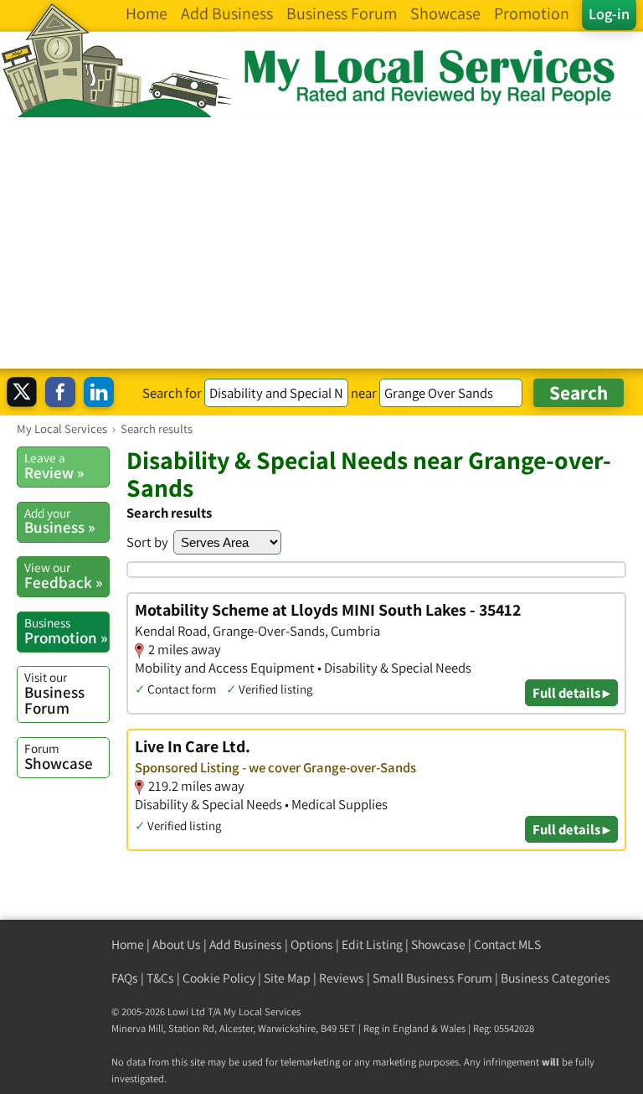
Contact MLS (507, 944)
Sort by (147, 542)
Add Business (245, 944)
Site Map (287, 978)
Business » (59, 521)
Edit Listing (372, 944)
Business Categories (555, 978)
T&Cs (160, 978)
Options (312, 944)
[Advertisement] (321, 243)
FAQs (124, 978)
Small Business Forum (432, 978)
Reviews (341, 978)
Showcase (58, 756)
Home (127, 944)
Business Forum (54, 693)
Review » (54, 465)
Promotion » (65, 631)
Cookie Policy (219, 978)
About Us (176, 944)
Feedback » (63, 575)
